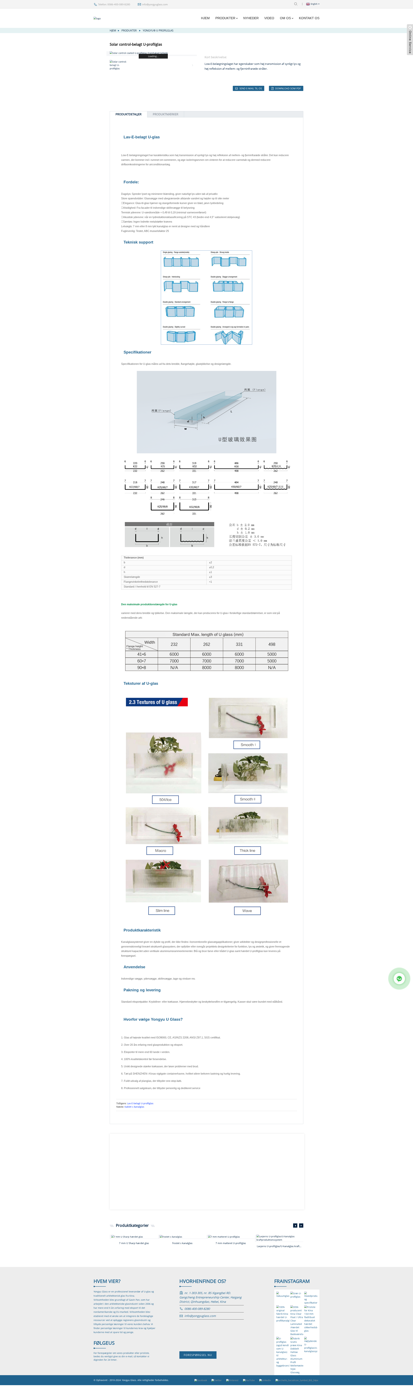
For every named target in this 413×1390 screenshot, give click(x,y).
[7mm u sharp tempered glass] (134, 1236)
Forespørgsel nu (198, 1355)
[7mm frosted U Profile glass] (231, 1236)
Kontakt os (309, 18)
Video (269, 18)
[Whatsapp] (399, 978)
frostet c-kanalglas (182, 1243)
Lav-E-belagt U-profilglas (140, 1103)
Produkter (225, 18)
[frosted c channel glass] (183, 1236)
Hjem (205, 18)
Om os (285, 18)
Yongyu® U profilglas (158, 30)
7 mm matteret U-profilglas (231, 1243)
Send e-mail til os (250, 88)
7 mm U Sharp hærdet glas (134, 1243)
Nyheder (251, 18)
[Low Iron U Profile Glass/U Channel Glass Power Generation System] (280, 1238)
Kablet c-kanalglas (134, 1106)
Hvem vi (107, 1281)
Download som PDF (288, 88)
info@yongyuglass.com (155, 4)
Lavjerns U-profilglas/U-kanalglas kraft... (279, 1246)
